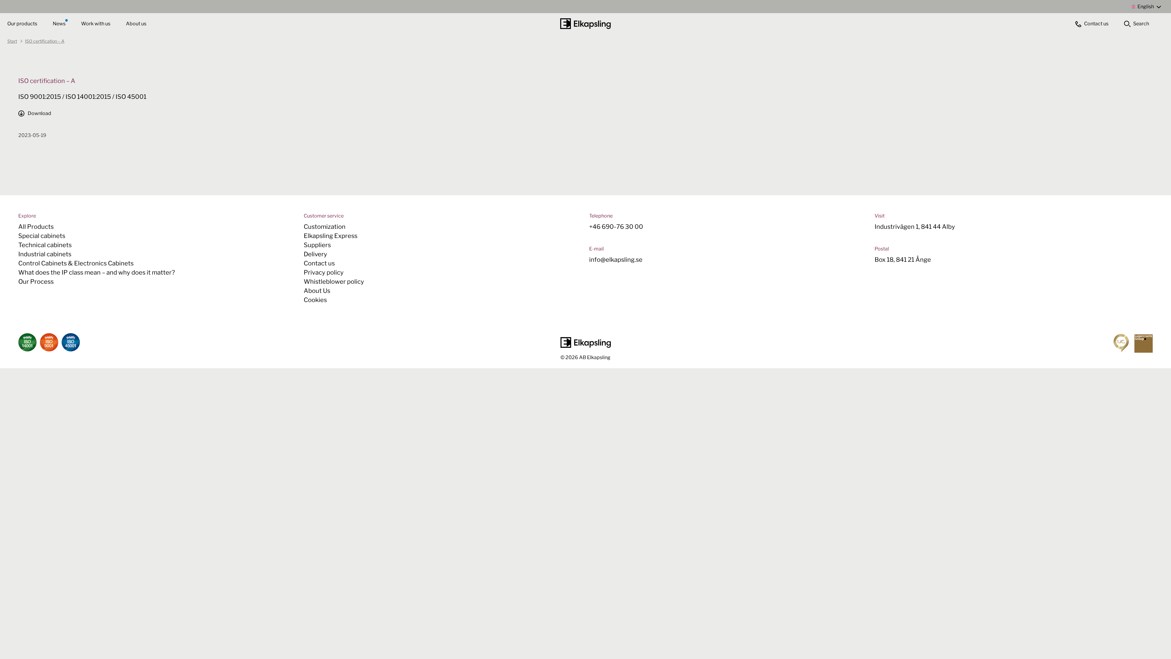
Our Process (36, 281)
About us (136, 24)
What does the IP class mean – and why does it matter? (96, 272)
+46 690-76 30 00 (616, 226)
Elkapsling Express (330, 235)
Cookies (315, 300)
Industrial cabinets (44, 254)
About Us (317, 290)
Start (12, 41)
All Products (36, 226)
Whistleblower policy (334, 281)
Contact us (319, 263)
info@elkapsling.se (616, 259)
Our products (22, 24)
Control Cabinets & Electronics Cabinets (76, 263)
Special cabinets (41, 235)
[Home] (585, 23)
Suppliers (317, 245)
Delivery (315, 254)
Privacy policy (324, 272)
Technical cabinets (45, 245)
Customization (325, 226)
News (59, 24)
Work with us (96, 24)
